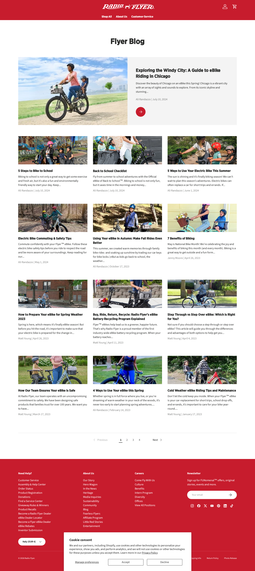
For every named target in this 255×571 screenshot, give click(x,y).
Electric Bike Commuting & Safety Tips (44, 238)
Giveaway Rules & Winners (33, 505)
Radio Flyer (29, 558)
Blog (85, 509)
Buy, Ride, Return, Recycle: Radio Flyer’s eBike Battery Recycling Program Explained (125, 316)
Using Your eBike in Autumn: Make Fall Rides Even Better (127, 240)
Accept (126, 562)
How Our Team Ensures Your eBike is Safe (46, 390)
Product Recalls (27, 509)
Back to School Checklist (110, 171)
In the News (90, 489)
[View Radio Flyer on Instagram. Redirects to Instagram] (192, 506)
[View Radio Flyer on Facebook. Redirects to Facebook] (198, 506)
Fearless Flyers (91, 514)
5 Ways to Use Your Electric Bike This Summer (199, 171)
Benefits (139, 489)
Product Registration (30, 493)
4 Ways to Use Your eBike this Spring (118, 390)
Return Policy (213, 558)
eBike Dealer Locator (30, 518)
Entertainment (91, 526)
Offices (139, 501)
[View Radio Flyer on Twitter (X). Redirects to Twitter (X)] (205, 506)
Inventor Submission (30, 530)
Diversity (140, 497)
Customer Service (142, 16)
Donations (24, 497)
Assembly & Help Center (32, 484)
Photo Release (230, 558)
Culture (139, 484)
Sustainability (91, 501)
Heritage (88, 493)
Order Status (25, 489)
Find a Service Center (30, 501)
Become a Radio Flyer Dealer (34, 514)
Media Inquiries (92, 497)
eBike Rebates (26, 526)
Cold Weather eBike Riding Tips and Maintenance (202, 390)
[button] (235, 6)
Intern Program (144, 493)
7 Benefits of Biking (181, 238)
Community (90, 505)
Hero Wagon (90, 484)
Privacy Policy (150, 553)
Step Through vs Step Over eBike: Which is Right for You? (201, 316)
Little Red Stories (93, 522)
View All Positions (145, 505)
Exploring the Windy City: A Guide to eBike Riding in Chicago (178, 73)
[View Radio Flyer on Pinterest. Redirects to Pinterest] (218, 506)
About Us (121, 16)
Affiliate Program (93, 518)
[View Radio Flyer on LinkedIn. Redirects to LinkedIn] (225, 506)
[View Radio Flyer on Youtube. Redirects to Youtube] (212, 506)
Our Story (88, 480)
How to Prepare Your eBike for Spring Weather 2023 (50, 316)
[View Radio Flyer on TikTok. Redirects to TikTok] (231, 506)
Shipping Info (195, 558)
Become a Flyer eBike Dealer (34, 522)
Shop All (107, 16)
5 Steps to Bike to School (35, 171)
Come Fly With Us (145, 480)
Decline (164, 562)
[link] (100, 440)
